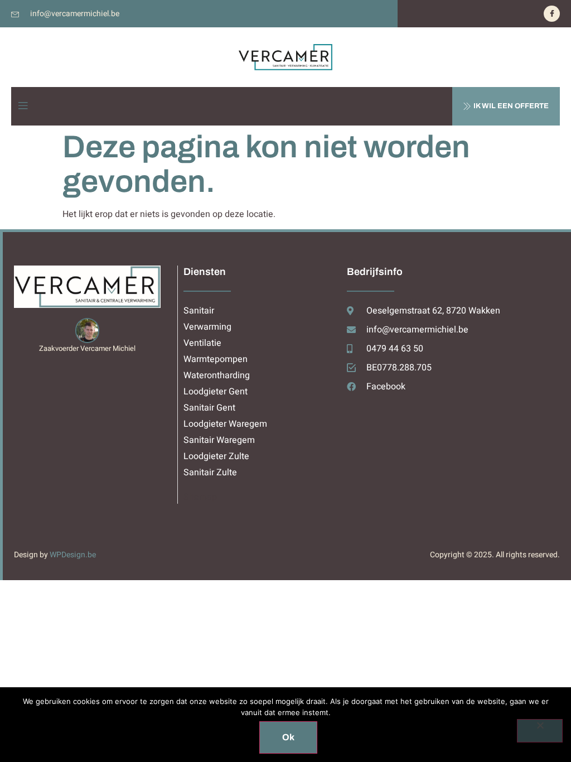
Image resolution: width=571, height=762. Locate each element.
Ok (288, 737)
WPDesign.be (73, 555)
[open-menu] (23, 106)
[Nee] (540, 730)
